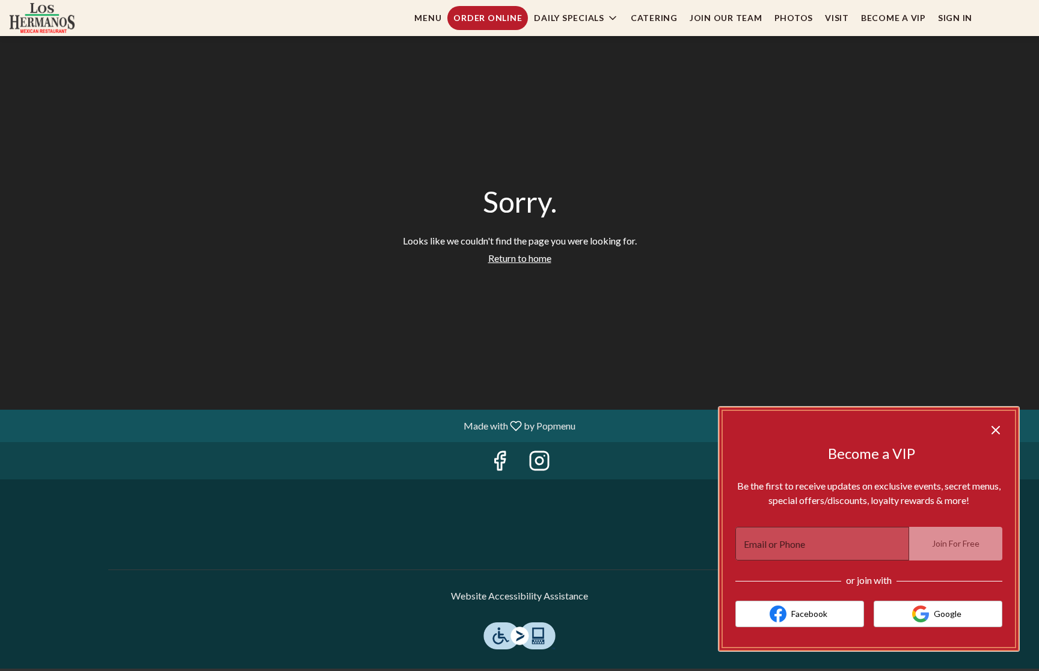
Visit (837, 18)
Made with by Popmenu (292, 425)
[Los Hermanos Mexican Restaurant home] (64, 18)
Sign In (955, 18)
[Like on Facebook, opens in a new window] (499, 463)
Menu (427, 18)
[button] (576, 18)
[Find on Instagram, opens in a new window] (539, 463)
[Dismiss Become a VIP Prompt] (995, 430)
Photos (794, 18)
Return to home (519, 258)
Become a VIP (893, 18)
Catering (654, 18)
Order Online (487, 18)
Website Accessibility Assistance (519, 595)
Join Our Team (726, 18)
